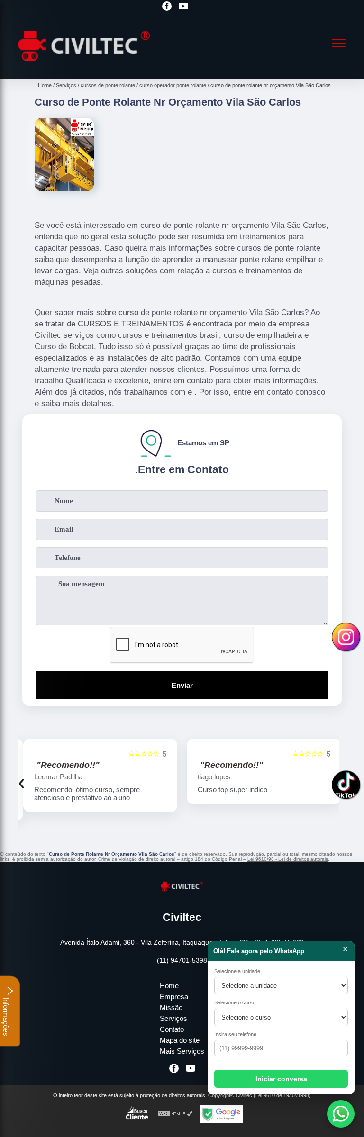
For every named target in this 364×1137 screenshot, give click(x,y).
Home (169, 986)
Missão (171, 1007)
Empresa (174, 997)
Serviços (173, 1018)
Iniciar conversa (281, 1079)
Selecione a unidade (237, 971)
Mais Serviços (182, 1051)
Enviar (182, 685)
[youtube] (183, 6)
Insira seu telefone (235, 1034)
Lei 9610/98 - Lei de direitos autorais (287, 859)
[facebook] (167, 6)
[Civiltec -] (84, 68)
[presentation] (21, 782)
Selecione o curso (234, 1002)
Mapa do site (180, 1040)
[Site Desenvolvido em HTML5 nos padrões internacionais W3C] (175, 1114)
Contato (172, 1029)
